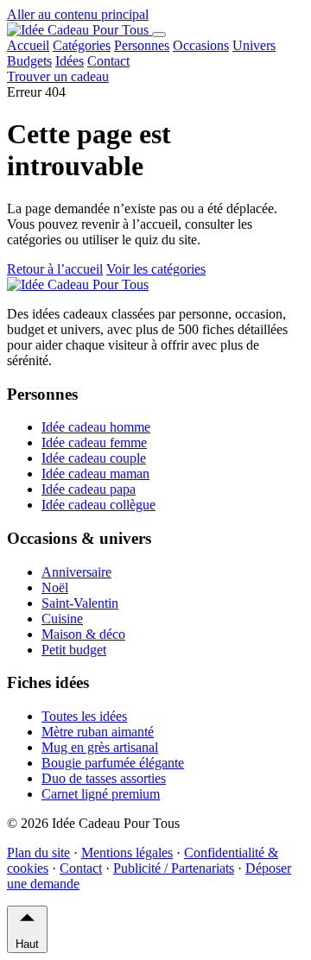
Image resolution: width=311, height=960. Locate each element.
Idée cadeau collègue (98, 504)
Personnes (141, 45)
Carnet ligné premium (100, 793)
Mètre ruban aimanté (97, 731)
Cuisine (62, 618)
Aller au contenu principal (78, 14)
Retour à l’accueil (55, 269)
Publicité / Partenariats (173, 868)
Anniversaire (76, 572)
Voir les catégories (156, 269)
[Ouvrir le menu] (159, 34)
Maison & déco (83, 634)
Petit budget (73, 649)
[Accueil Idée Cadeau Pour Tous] (79, 29)
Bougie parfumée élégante (112, 762)
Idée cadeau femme (94, 442)
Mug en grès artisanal (99, 747)
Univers (254, 45)
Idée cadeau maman (95, 473)
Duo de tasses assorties (103, 778)
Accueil (28, 45)
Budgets (29, 61)
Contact (108, 61)
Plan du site (38, 852)
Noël (54, 587)
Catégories (82, 45)
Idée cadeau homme (95, 427)
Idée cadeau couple (93, 458)
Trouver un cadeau (58, 76)
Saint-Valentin (79, 603)
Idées (69, 61)
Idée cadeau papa (88, 489)
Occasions (201, 45)
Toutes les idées (84, 716)
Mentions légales (127, 852)
